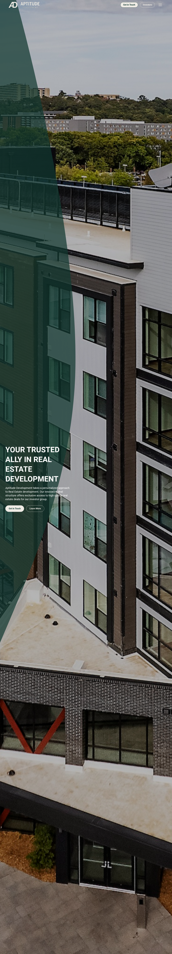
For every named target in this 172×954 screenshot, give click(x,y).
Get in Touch (129, 4)
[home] (24, 5)
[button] (160, 5)
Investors (147, 4)
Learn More (35, 508)
